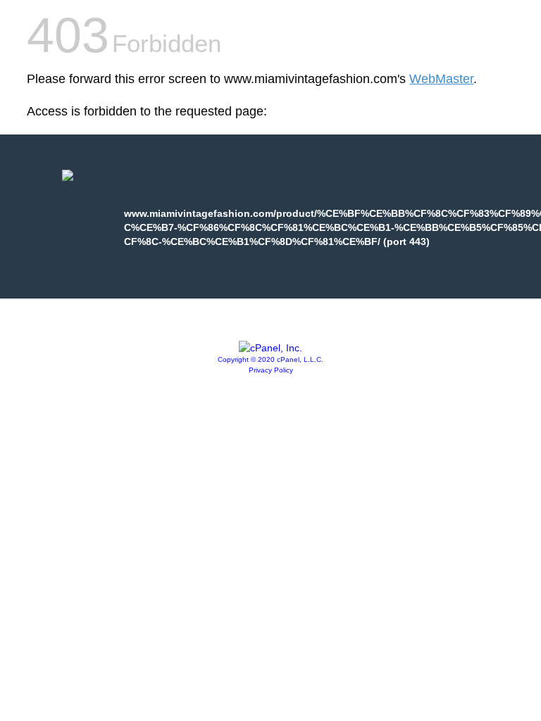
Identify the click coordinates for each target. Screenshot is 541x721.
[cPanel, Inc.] (270, 347)
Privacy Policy (271, 370)
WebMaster (441, 79)
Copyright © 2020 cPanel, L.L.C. (270, 359)
